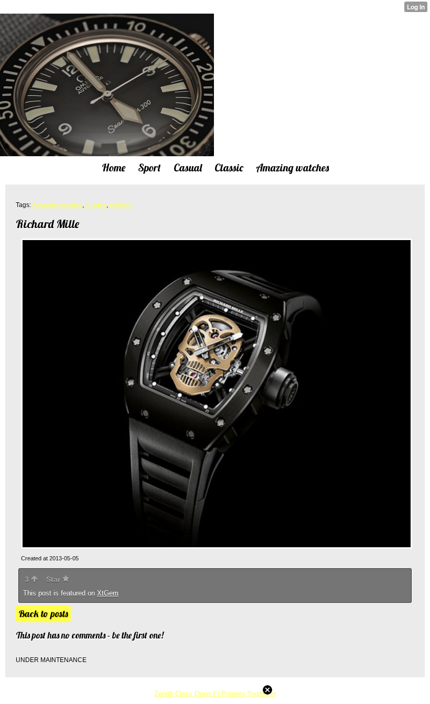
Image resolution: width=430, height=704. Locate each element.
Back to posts (43, 614)
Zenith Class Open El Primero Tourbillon (215, 694)
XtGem (108, 593)
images (95, 205)
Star (54, 579)
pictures (121, 205)
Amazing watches (57, 205)
